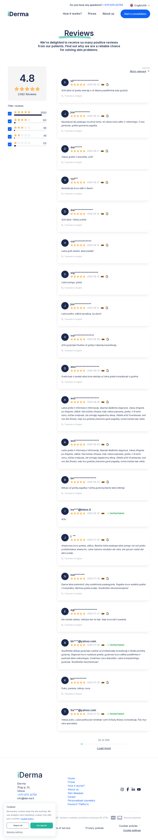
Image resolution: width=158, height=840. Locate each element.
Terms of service (60, 828)
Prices (71, 782)
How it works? (76, 785)
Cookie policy (27, 818)
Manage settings (15, 832)
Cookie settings (132, 830)
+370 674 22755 (113, 4)
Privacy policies (94, 828)
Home (71, 778)
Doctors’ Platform (78, 804)
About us (73, 789)
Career (72, 796)
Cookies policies (128, 825)
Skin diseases (75, 793)
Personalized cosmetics (81, 800)
